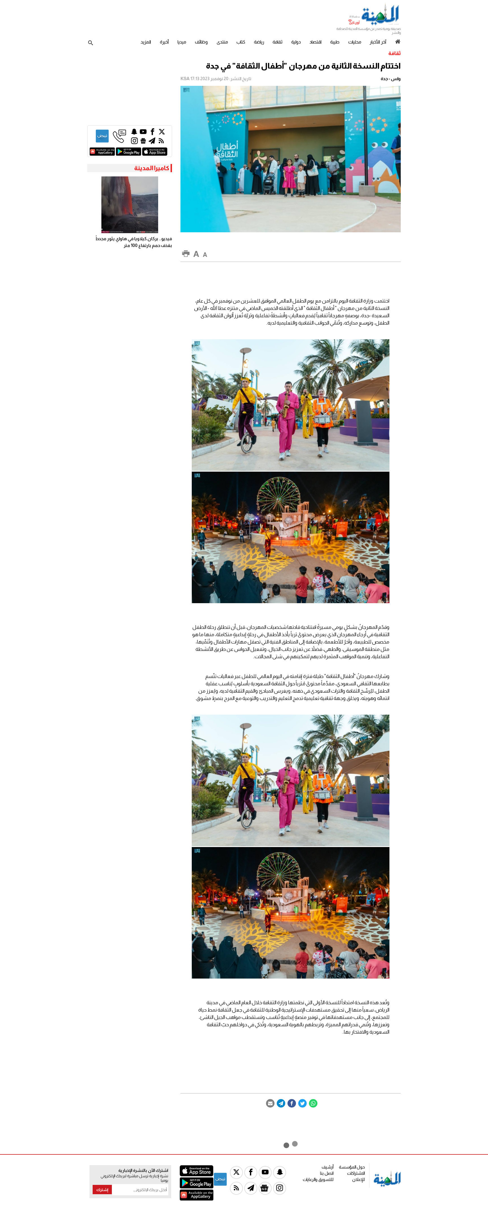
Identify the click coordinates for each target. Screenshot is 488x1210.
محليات (354, 42)
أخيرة (164, 42)
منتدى (222, 42)
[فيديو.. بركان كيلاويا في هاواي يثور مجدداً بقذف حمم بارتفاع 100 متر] (129, 204)
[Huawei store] (102, 154)
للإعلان (358, 1179)
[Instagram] (134, 142)
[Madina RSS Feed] (161, 142)
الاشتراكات (356, 1173)
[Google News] (143, 142)
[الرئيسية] (396, 41)
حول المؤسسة (352, 1167)
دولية (296, 42)
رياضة (259, 42)
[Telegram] (281, 1103)
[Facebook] (291, 1103)
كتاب (240, 42)
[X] (161, 133)
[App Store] (154, 154)
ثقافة (277, 42)
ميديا (181, 42)
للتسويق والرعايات (318, 1179)
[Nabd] (102, 141)
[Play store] (128, 154)
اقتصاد (316, 42)
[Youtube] (143, 133)
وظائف (201, 42)
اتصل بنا (327, 1173)
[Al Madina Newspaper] (374, 24)
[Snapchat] (134, 133)
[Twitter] (302, 1103)
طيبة (334, 42)
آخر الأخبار (378, 42)
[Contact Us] (119, 141)
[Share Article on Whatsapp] (313, 1103)
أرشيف (328, 1167)
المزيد (146, 42)
